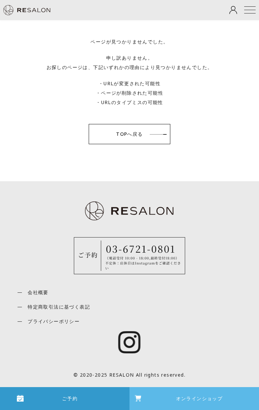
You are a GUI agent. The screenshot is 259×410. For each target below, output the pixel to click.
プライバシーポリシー (54, 321)
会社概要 (38, 292)
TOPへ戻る (129, 134)
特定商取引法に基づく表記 (59, 307)
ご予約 (70, 398)
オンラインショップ (199, 398)
